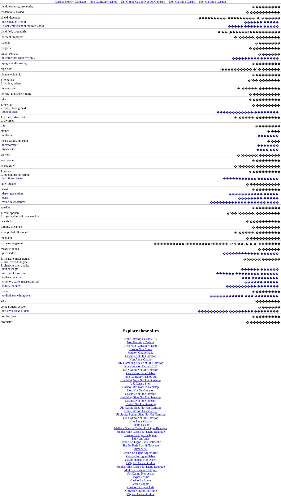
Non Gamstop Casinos (140, 342)
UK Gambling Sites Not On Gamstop (140, 363)
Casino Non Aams (140, 349)
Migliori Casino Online (140, 494)
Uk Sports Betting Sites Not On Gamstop (141, 414)
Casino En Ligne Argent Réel (140, 452)
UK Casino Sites (140, 383)
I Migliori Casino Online (140, 463)
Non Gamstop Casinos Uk (141, 376)
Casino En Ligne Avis (140, 487)
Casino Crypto (140, 483)
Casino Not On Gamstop (141, 404)
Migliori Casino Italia (140, 352)
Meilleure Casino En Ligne (140, 470)
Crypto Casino (140, 477)
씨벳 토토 (140, 449)
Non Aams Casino (140, 359)
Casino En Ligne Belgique (140, 435)
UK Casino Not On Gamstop (140, 369)
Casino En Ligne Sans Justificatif (141, 442)
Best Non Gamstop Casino (140, 345)
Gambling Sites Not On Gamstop (140, 380)
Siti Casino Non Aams (140, 473)
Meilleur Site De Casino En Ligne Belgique (140, 428)
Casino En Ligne (140, 480)
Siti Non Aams (140, 438)
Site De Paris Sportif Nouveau (140, 445)
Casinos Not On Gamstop (140, 356)
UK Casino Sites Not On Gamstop (141, 407)
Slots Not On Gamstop (140, 390)
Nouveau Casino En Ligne (140, 490)
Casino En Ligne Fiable (140, 373)
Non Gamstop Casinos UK (140, 338)
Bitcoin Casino (140, 424)
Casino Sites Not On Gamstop (140, 387)
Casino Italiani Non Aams (140, 459)
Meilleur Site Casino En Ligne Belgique (140, 431)
